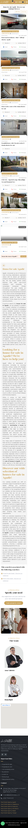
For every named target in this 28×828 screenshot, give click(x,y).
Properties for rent (7, 767)
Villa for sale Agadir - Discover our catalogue (12, 579)
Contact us (5, 774)
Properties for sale (7, 764)
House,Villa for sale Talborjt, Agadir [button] (10, 31)
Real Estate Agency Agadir (8, 802)
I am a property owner (13, 603)
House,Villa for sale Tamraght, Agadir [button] (11, 67)
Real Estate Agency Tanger (9, 813)
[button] (14, 22)
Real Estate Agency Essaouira (9, 806)
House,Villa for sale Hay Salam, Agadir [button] (11, 100)
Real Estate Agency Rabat (8, 810)
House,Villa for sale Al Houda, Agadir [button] (10, 136)
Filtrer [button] (18, 11)
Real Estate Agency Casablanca (10, 804)
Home (2, 5)
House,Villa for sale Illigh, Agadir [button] (9, 173)
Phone (14, 47)
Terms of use (5, 777)
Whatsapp (23, 47)
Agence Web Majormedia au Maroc (10, 822)
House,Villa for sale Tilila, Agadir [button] (9, 242)
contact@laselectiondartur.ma (11, 795)
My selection (5, 772)
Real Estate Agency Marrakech (10, 808)
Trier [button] (24, 11)
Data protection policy (8, 779)
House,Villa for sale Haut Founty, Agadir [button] (11, 210)
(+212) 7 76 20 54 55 (8, 798)
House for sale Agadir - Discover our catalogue (12, 574)
